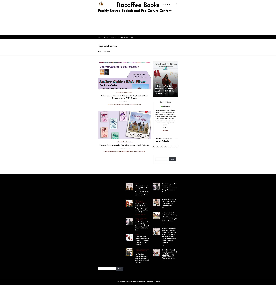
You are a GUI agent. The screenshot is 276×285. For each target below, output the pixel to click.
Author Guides (125, 92)
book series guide (119, 151)
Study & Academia (123, 37)
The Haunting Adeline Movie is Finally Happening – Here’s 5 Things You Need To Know (142, 226)
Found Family (133, 104)
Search (172, 159)
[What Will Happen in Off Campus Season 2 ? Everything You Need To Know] (156, 204)
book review (106, 151)
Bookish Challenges (171, 81)
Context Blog (157, 281)
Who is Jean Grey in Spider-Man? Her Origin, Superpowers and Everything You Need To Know (141, 208)
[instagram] (163, 5)
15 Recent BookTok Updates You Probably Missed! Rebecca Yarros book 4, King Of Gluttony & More (169, 217)
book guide (116, 104)
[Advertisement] (138, 25)
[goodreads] (165, 128)
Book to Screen (143, 218)
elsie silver (127, 104)
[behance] (169, 5)
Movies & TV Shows (140, 201)
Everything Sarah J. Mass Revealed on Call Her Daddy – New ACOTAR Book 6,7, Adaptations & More (169, 254)
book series (121, 104)
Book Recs (123, 141)
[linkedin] (167, 5)
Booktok (125, 151)
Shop (131, 37)
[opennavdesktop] (176, 5)
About (99, 37)
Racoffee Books (138, 5)
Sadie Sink (143, 214)
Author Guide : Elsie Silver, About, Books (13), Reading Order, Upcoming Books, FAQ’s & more (124, 97)
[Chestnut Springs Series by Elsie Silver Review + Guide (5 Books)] (124, 125)
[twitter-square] (167, 128)
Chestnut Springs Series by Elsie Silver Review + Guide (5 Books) (124, 145)
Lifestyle (113, 37)
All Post (119, 92)
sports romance (141, 151)
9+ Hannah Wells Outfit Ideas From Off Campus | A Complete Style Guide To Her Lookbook (142, 240)
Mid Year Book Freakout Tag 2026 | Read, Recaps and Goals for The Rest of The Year (171, 89)
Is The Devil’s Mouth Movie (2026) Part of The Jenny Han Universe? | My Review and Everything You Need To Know (142, 191)
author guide (110, 104)
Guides (106, 37)
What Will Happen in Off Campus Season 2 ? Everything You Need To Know (169, 202)
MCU (139, 214)
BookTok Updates (140, 219)
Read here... (165, 130)
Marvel (141, 200)
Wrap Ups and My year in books (170, 82)
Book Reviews (129, 141)
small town (138, 104)
